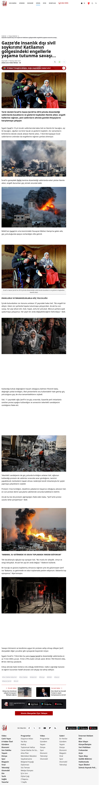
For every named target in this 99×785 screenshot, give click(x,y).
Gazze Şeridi (35, 656)
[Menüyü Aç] (96, 3)
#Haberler (33, 677)
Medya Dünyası (27, 770)
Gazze (12, 231)
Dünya (4, 756)
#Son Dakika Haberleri (9, 677)
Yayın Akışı (83, 756)
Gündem (5, 744)
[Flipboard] (50, 728)
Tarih (4, 776)
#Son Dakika (23, 677)
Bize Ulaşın (83, 741)
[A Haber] (4, 3)
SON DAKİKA (12, 3)
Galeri (61, 736)
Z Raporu (24, 779)
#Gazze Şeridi (6, 681)
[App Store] (33, 704)
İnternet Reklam (86, 736)
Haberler (4, 36)
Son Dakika (6, 750)
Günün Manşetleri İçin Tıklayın (34, 713)
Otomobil (6, 770)
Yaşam (4, 753)
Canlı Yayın (6, 738)
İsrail (9, 128)
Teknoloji (5, 767)
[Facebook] (29, 728)
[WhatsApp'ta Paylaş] (59, 62)
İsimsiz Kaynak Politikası (88, 767)
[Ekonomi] (74, 3)
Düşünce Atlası (27, 738)
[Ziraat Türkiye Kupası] (89, 3)
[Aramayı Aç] (92, 3)
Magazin (5, 762)
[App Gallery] (58, 704)
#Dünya (41, 677)
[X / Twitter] (34, 728)
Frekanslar (83, 750)
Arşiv (81, 753)
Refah (19, 180)
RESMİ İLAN (52, 3)
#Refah (49, 677)
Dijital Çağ (25, 776)
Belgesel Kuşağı (27, 762)
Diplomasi (25, 764)
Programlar (26, 736)
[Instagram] (39, 728)
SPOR (44, 3)
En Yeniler (63, 738)
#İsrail (16, 681)
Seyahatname (26, 759)
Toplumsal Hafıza (28, 747)
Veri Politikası (84, 747)
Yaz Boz (24, 741)
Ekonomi (5, 747)
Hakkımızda (84, 762)
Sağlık (4, 779)
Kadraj (23, 744)
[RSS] (55, 728)
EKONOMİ (30, 3)
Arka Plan (25, 753)
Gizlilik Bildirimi (85, 759)
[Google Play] (46, 704)
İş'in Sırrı (24, 773)
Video (4, 736)
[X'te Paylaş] (55, 62)
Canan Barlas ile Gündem (30, 750)
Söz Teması (25, 767)
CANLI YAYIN (64, 3)
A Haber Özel (7, 741)
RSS (80, 738)
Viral (4, 764)
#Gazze (56, 677)
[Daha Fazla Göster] (64, 62)
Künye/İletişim (85, 744)
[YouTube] (45, 728)
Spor (3, 759)
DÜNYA (38, 3)
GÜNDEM (21, 3)
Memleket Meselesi (29, 756)
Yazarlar (5, 782)
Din (3, 773)
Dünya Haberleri (13, 36)
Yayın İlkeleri (84, 764)
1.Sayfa (24, 782)
